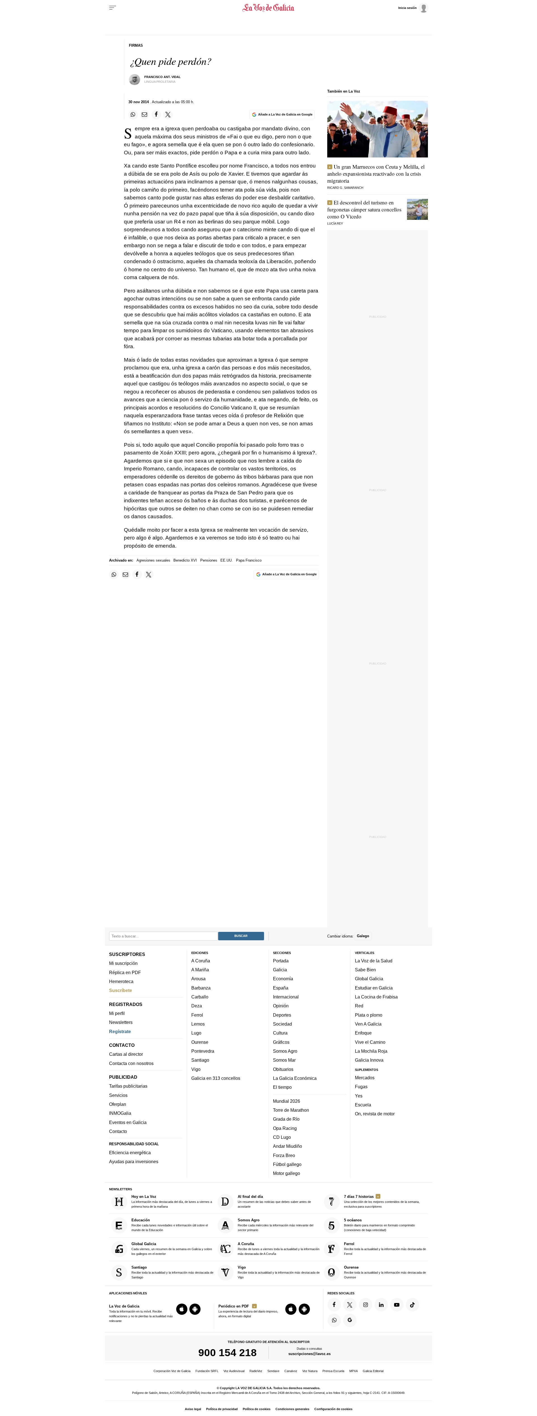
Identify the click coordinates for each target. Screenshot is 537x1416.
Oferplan (117, 1104)
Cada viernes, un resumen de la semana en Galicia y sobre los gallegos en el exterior (171, 1248)
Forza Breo (284, 1155)
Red (359, 1006)
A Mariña (200, 969)
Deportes (282, 1014)
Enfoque (363, 1033)
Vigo (196, 1069)
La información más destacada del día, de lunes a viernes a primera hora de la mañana (171, 1201)
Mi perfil (117, 1013)
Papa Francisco (249, 560)
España (280, 987)
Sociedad (282, 1023)
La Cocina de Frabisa (376, 996)
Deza (196, 1006)
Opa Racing (285, 1128)
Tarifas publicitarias (128, 1086)
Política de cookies (256, 1409)
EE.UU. (226, 560)
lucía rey (335, 223)
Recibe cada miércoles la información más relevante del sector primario (275, 1225)
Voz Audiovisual (233, 1371)
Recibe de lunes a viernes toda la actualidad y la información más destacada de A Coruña (278, 1248)
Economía (283, 978)
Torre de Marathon (291, 1110)
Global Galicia (369, 978)
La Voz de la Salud (373, 960)
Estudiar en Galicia (374, 987)
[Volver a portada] (269, 7)
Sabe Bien (365, 969)
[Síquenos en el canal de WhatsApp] (334, 1320)
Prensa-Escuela (333, 1371)
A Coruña (200, 960)
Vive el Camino (370, 1042)
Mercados (365, 1077)
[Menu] (112, 7)
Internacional (286, 996)
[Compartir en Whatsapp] (133, 114)
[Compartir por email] (144, 114)
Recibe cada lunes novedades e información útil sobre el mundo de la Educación (169, 1225)
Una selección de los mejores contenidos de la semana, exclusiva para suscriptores (382, 1201)
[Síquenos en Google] (350, 1320)
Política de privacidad (222, 1409)
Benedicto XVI (185, 560)
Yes (358, 1095)
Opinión (281, 1006)
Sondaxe (273, 1371)
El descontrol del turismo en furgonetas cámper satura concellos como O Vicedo (364, 209)
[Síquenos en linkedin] (381, 1304)
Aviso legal (193, 1409)
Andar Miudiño (287, 1146)
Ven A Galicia (368, 1023)
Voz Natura (309, 1371)
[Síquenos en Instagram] (365, 1304)
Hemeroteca (121, 981)
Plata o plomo (368, 1014)
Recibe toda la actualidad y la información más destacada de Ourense (385, 1272)
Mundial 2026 (286, 1101)
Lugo (196, 1033)
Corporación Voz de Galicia (172, 1371)
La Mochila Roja (371, 1051)
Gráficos (281, 1042)
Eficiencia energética (130, 1152)
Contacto (118, 1131)
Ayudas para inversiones (133, 1161)
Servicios (118, 1095)
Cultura (280, 1033)
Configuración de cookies (333, 1409)
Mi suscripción (123, 963)
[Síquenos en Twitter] (350, 1304)
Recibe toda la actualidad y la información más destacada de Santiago (172, 1272)
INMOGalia (120, 1113)
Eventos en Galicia (128, 1122)
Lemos (198, 1023)
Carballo (199, 996)
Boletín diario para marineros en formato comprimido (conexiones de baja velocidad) (379, 1225)
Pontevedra (202, 1051)
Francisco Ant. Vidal (162, 77)
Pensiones (208, 560)
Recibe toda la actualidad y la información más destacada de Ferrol (385, 1248)
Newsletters (121, 1022)
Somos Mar (284, 1059)
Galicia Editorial (373, 1371)
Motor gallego (286, 1173)
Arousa (198, 978)
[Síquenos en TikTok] (412, 1304)
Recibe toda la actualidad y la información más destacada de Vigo (279, 1272)
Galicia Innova (369, 1059)
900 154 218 (227, 1352)
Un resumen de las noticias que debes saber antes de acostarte (274, 1201)
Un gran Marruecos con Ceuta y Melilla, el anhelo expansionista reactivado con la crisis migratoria (376, 173)
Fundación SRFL (207, 1371)
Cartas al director (126, 1054)
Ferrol (197, 1014)
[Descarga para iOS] (181, 1309)
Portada (281, 960)
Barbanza (201, 987)
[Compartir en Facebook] (156, 114)
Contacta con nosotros (131, 1063)
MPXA (353, 1371)
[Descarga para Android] (195, 1309)
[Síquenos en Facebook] (334, 1304)
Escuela (363, 1104)
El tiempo (282, 1087)
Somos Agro (285, 1051)
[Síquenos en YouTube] (397, 1304)
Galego (363, 936)
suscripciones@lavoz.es (309, 1354)
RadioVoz (255, 1371)
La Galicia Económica (295, 1078)
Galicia (280, 969)
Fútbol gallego (287, 1164)
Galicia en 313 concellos (215, 1078)
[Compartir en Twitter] (168, 114)
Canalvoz (290, 1371)
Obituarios (283, 1069)
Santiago (200, 1059)
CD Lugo (282, 1137)
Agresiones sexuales (153, 560)
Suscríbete (120, 990)
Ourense (199, 1042)
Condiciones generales (292, 1409)
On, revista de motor (375, 1113)
